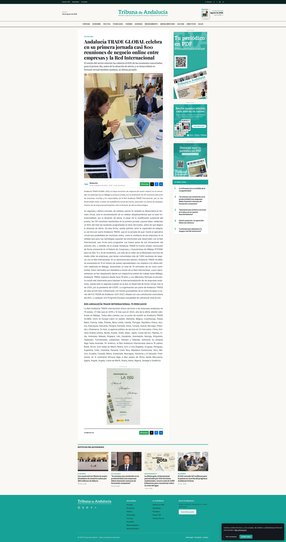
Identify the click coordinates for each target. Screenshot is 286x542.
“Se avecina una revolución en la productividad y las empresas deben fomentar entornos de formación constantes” (192, 200)
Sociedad (138, 24)
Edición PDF (66, 2)
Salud (200, 24)
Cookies (205, 537)
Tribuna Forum (158, 518)
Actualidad (88, 36)
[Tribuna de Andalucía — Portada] (142, 13)
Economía (96, 24)
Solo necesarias (231, 537)
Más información (241, 530)
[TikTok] (223, 2)
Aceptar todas (246, 537)
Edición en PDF (158, 505)
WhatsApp (144, 184)
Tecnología (118, 24)
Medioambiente (151, 24)
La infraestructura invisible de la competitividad (192, 189)
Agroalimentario (167, 24)
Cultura (180, 24)
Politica (106, 24)
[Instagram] (220, 2)
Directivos (191, 24)
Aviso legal (189, 537)
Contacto (84, 2)
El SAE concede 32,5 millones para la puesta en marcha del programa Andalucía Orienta (192, 478)
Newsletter (75, 2)
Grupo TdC (157, 515)
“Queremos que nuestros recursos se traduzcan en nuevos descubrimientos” (192, 212)
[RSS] (96, 508)
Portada (86, 24)
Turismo (128, 24)
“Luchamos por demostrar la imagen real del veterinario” (190, 230)
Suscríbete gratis (187, 512)
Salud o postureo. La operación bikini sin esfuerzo (191, 222)
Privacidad (197, 537)
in (161, 184)
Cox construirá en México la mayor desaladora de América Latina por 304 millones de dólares (92, 478)
